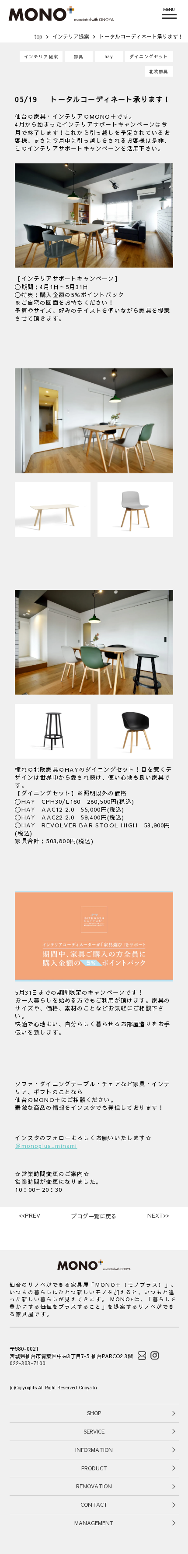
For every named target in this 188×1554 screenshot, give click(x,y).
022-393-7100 (27, 1363)
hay (109, 56)
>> (158, 1215)
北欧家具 (159, 71)
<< (29, 1215)
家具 (79, 56)
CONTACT (94, 1504)
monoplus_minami (49, 1146)
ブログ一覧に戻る (94, 1216)
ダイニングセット (149, 56)
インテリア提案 (41, 56)
